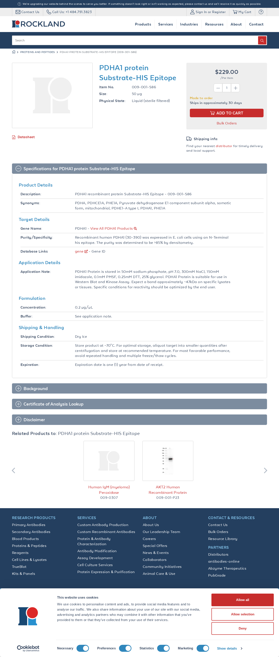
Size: (103, 94)
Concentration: (33, 307)
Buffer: (26, 316)
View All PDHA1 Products (111, 228)
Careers (149, 538)
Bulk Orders (227, 123)
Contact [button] (256, 24)
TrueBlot (19, 566)
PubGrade (217, 575)
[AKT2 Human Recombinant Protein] (167, 461)
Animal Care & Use (159, 573)
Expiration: (29, 365)
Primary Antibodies (29, 525)
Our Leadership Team (161, 532)
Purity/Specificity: (36, 237)
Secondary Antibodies (31, 532)
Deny (243, 628)
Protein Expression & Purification (106, 572)
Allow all (242, 600)
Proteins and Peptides (37, 52)
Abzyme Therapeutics (227, 568)
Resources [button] (214, 24)
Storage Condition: (36, 345)
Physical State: (112, 101)
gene (79, 251)
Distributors (218, 554)
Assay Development (95, 558)
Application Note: (35, 272)
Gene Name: (31, 228)
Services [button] (165, 24)
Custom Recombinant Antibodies (106, 532)
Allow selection (242, 614)
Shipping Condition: (37, 336)
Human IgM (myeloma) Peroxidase (109, 490)
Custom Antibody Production (102, 525)
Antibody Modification (97, 551)
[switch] (125, 648)
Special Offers (155, 545)
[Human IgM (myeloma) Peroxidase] (108, 461)
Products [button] (143, 24)
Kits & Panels (23, 573)
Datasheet (26, 137)
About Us (151, 525)
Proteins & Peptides (29, 545)
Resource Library (223, 538)
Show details (227, 648)
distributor (224, 146)
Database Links (34, 251)
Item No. (106, 87)
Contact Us (218, 525)
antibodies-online (224, 561)
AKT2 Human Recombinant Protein (168, 490)
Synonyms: (30, 203)
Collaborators (155, 559)
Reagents (20, 552)
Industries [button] (189, 24)
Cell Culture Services (95, 565)
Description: (30, 194)
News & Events (156, 552)
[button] (261, 12)
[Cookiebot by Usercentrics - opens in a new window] (28, 648)
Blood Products (25, 538)
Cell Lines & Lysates (29, 559)
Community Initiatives (162, 566)
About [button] (236, 24)
